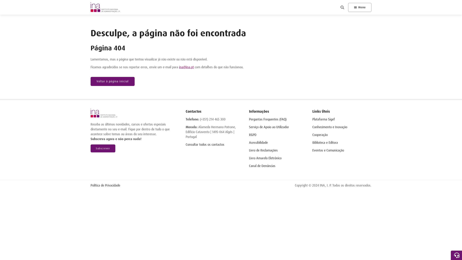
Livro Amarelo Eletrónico (265, 158)
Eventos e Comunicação (328, 150)
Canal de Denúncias (262, 166)
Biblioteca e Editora (325, 142)
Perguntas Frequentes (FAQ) (268, 119)
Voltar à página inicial (113, 81)
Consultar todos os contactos (205, 144)
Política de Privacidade (105, 185)
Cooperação (320, 135)
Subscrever (103, 148)
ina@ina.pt (186, 67)
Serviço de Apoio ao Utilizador (269, 127)
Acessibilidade (258, 142)
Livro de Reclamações (263, 150)
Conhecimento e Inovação (329, 127)
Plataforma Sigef (323, 119)
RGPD (252, 135)
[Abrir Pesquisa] (342, 7)
